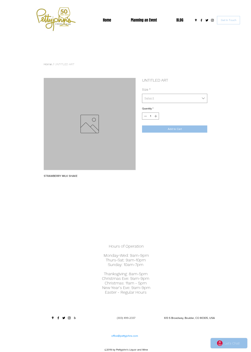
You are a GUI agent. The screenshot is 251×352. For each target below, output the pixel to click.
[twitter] (207, 20)
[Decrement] (145, 116)
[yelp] (75, 318)
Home (48, 64)
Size (146, 89)
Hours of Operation (126, 246)
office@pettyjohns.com (124, 335)
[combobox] (174, 98)
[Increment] (156, 116)
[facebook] (201, 20)
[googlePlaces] (196, 20)
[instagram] (212, 20)
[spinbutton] (151, 116)
